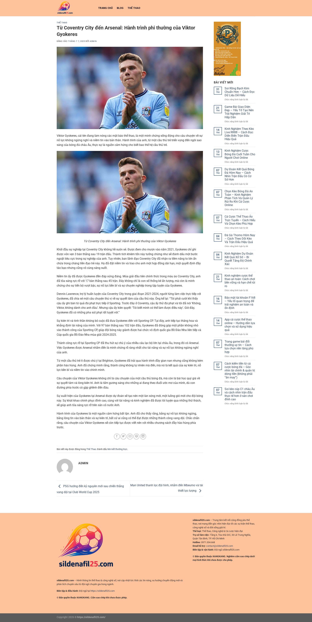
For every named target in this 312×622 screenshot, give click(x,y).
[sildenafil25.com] (75, 8)
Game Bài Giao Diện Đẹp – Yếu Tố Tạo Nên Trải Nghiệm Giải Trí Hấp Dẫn (239, 112)
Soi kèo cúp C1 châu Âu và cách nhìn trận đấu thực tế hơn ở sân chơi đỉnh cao (240, 394)
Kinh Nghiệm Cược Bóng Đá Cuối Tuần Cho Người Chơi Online (240, 154)
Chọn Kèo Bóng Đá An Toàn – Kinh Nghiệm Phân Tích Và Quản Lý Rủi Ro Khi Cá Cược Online (239, 198)
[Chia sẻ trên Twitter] (123, 436)
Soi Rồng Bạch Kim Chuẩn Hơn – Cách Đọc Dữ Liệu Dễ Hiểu (240, 92)
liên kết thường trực (117, 449)
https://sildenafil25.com (102, 591)
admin (93, 41)
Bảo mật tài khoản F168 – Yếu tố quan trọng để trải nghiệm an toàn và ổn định (240, 303)
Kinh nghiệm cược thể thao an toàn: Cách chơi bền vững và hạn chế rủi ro (240, 281)
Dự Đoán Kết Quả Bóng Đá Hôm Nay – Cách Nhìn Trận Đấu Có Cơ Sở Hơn (239, 174)
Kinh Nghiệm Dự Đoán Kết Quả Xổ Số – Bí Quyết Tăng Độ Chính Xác (239, 259)
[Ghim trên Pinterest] (136, 436)
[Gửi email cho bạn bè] (130, 436)
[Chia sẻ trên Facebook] (117, 436)
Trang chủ (105, 8)
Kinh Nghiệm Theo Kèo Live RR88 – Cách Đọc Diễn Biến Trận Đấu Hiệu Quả (239, 134)
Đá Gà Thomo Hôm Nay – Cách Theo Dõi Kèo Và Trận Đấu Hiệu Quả (240, 238)
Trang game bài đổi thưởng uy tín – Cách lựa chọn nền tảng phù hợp (239, 347)
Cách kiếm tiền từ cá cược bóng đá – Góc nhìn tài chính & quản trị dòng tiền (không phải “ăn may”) (240, 370)
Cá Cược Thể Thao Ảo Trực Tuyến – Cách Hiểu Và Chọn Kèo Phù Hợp (240, 220)
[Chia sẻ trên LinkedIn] (143, 436)
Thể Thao (134, 8)
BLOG (120, 8)
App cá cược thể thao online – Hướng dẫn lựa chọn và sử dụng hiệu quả (240, 325)
